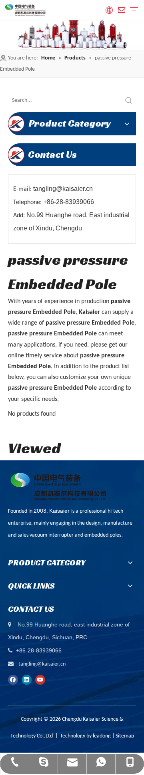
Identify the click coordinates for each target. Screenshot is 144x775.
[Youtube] (40, 680)
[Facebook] (13, 680)
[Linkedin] (27, 680)
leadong (102, 736)
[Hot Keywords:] (129, 100)
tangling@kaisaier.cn (42, 664)
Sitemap (125, 736)
